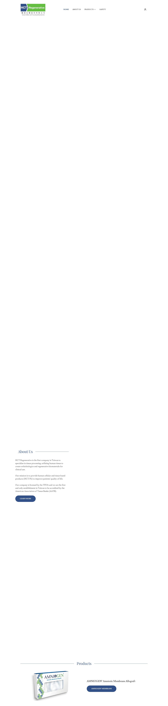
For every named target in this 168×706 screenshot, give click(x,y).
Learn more (25, 499)
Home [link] (66, 9)
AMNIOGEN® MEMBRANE (101, 689)
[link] (32, 9)
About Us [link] (76, 9)
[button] (145, 9)
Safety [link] (103, 9)
